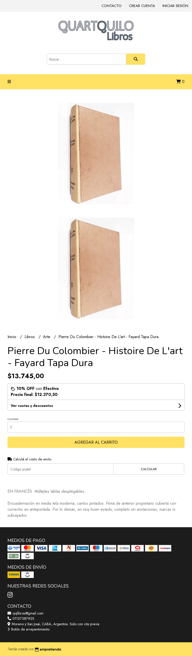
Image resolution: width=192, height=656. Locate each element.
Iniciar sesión (175, 6)
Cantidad (13, 419)
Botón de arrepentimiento (30, 629)
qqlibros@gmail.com (28, 613)
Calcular (149, 469)
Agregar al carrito (96, 442)
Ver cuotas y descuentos (32, 405)
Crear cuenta (142, 6)
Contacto (112, 6)
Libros (30, 337)
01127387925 (23, 618)
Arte (47, 337)
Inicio (13, 337)
